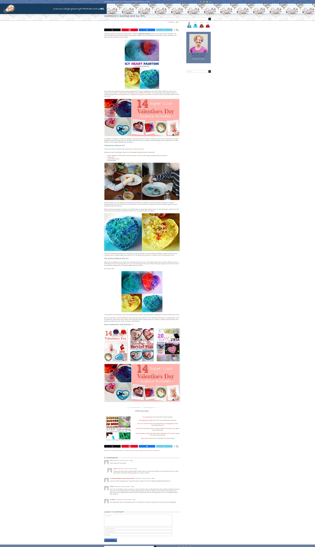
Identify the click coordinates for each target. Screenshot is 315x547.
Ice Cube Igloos (147, 417)
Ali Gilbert (112, 499)
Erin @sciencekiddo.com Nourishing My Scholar (122, 478)
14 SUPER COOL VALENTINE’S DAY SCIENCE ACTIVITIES (134, 93)
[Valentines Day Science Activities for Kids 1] (115, 328)
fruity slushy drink (126, 319)
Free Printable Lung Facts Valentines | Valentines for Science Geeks (158, 433)
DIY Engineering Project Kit (147, 420)
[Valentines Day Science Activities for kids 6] (142, 364)
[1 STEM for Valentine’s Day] (168, 328)
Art (123, 450)
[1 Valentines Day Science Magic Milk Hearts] (141, 328)
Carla (111, 460)
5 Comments (156, 450)
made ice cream (111, 319)
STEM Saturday (134, 450)
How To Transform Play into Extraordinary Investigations (155, 423)
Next (177, 22)
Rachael (112, 486)
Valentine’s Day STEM (116, 35)
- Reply (131, 460)
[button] (103, 9)
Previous (171, 22)
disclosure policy (139, 149)
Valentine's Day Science (145, 450)
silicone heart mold (134, 155)
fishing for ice (163, 318)
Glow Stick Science (147, 438)
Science (127, 450)
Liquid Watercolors (113, 159)
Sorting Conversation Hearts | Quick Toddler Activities (153, 428)
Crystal (108, 450)
